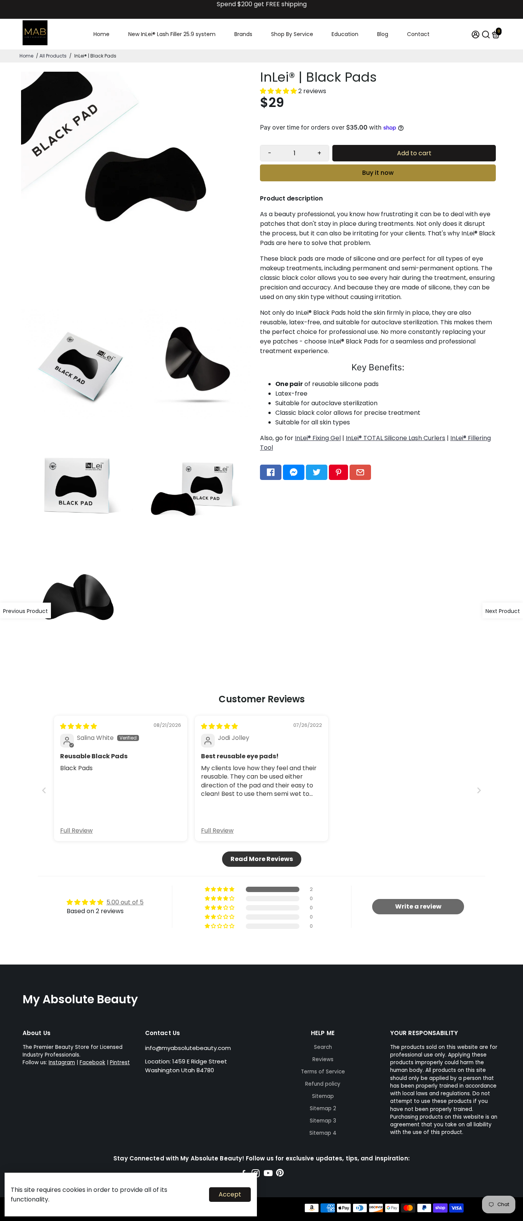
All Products (53, 56)
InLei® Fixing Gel (318, 438)
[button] (279, 91)
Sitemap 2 (323, 1108)
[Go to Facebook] (270, 472)
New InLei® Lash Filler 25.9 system (172, 34)
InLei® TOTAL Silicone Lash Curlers (395, 438)
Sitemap (323, 1096)
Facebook (92, 1062)
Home (101, 34)
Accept (230, 1194)
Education (345, 34)
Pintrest (120, 1062)
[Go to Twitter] (316, 472)
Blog (382, 34)
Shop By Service (292, 34)
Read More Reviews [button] (261, 859)
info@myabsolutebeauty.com (188, 1048)
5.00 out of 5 (125, 902)
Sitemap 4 (323, 1133)
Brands (243, 34)
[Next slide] (479, 790)
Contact (418, 34)
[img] (78, 726)
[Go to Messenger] (293, 472)
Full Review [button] (76, 831)
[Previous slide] (44, 790)
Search (323, 1047)
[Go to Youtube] (268, 1174)
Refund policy (322, 1084)
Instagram (62, 1062)
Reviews (322, 1059)
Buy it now (378, 172)
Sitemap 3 (323, 1120)
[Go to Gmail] (360, 472)
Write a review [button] (418, 906)
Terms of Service (323, 1071)
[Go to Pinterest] (338, 472)
